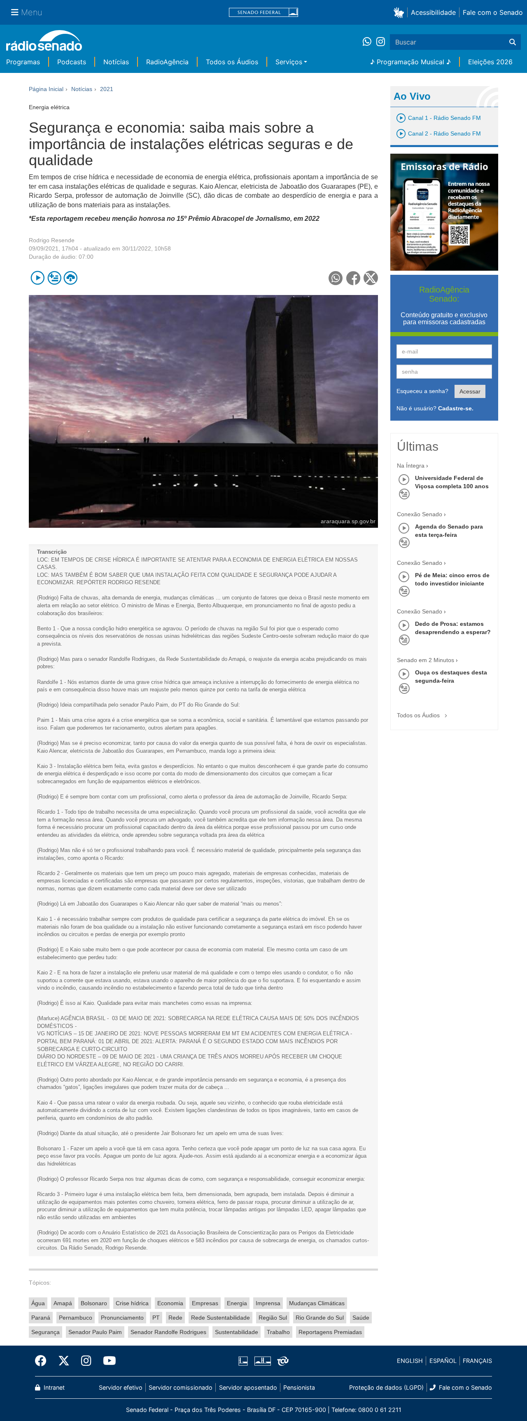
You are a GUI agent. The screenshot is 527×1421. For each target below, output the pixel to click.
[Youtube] (106, 1360)
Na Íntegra (410, 465)
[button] (400, 12)
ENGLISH (410, 1360)
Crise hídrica (132, 1303)
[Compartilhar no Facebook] (353, 278)
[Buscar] (512, 42)
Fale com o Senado (493, 12)
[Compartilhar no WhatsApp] (335, 278)
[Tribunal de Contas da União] (281, 1361)
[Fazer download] (70, 278)
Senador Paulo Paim (95, 1332)
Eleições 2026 (490, 62)
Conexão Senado (419, 514)
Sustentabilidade (236, 1332)
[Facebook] (43, 1360)
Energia (237, 1303)
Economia (170, 1303)
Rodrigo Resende (52, 240)
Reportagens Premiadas (330, 1332)
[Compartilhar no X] (371, 278)
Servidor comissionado (180, 1387)
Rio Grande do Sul (320, 1317)
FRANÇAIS (477, 1360)
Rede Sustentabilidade (220, 1317)
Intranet (53, 1387)
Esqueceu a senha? (422, 391)
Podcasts (71, 62)
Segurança (45, 1332)
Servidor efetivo (120, 1387)
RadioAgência (167, 62)
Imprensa (268, 1303)
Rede (175, 1317)
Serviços (288, 62)
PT (156, 1317)
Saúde (360, 1317)
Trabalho (278, 1332)
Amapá (63, 1303)
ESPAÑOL (443, 1360)
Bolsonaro (94, 1303)
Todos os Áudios (232, 62)
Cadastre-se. (455, 408)
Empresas (205, 1303)
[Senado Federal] (263, 12)
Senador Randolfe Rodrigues (168, 1332)
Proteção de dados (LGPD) (386, 1387)
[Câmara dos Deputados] (244, 1361)
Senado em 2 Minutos (425, 660)
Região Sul (273, 1317)
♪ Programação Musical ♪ (410, 62)
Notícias (116, 62)
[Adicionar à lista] (54, 278)
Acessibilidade (433, 12)
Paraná (40, 1317)
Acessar (469, 391)
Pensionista (299, 1387)
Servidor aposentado (248, 1387)
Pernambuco (75, 1317)
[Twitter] (63, 1360)
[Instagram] (380, 42)
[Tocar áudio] (37, 278)
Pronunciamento (122, 1317)
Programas (23, 62)
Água (38, 1303)
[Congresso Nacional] (262, 1361)
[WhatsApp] (369, 42)
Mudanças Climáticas (317, 1303)
